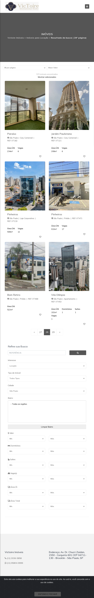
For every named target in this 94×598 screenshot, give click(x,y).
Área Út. (14, 487)
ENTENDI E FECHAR (47, 594)
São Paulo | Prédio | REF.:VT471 (67, 218)
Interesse (12, 360)
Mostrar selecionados (47, 77)
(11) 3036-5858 (14, 558)
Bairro (10, 398)
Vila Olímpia (58, 294)
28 (47, 332)
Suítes (12, 459)
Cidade (11, 385)
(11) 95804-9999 (15, 563)
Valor (11, 433)
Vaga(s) (13, 473)
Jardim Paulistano (61, 133)
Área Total (15, 501)
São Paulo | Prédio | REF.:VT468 (23, 299)
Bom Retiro (13, 294)
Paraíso (11, 133)
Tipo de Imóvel (14, 373)
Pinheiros (12, 214)
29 (53, 332)
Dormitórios (15, 446)
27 (40, 332)
